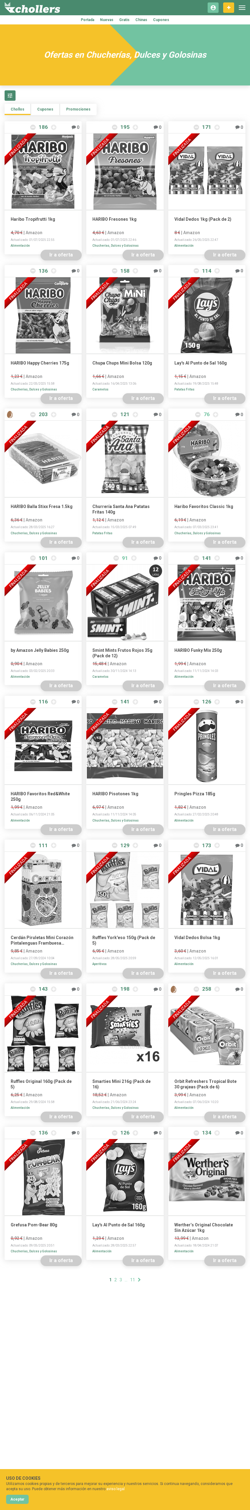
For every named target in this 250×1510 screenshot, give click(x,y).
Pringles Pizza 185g (194, 793)
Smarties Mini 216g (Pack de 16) (121, 1084)
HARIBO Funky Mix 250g (198, 650)
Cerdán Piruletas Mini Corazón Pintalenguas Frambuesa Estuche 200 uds (42, 940)
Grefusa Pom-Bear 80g (34, 1224)
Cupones (161, 20)
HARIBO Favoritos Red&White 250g (40, 796)
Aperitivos (99, 964)
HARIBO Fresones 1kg (114, 219)
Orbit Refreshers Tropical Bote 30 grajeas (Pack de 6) (205, 1084)
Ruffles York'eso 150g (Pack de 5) (123, 940)
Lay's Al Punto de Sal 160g (200, 363)
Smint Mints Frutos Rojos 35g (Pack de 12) (122, 653)
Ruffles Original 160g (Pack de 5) (41, 1084)
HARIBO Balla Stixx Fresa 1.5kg (42, 506)
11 (132, 1279)
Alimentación (20, 245)
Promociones (78, 109)
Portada (87, 20)
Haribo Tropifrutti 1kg (33, 219)
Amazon (34, 232)
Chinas (141, 20)
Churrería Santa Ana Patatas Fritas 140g (121, 509)
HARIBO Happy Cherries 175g (40, 363)
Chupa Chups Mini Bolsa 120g (122, 363)
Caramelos (100, 389)
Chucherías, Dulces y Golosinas (115, 245)
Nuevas (106, 20)
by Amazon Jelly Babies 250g (40, 650)
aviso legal (115, 1489)
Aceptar (17, 1499)
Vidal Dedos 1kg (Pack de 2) (202, 219)
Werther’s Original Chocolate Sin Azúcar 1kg (203, 1227)
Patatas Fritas (184, 389)
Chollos (17, 109)
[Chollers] (32, 7)
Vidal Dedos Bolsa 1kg (197, 937)
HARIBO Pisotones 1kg (115, 793)
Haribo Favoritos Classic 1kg (203, 506)
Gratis (124, 20)
